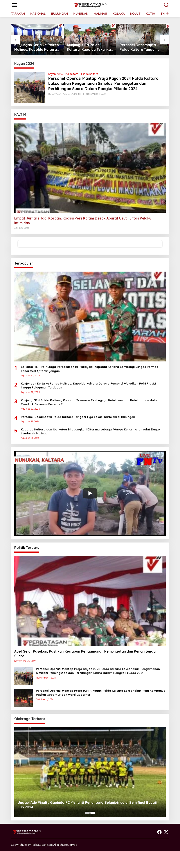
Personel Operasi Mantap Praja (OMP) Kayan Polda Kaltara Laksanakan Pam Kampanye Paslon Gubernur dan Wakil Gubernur (100, 692)
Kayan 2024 (55, 74)
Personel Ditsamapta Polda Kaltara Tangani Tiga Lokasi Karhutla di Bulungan (86, 47)
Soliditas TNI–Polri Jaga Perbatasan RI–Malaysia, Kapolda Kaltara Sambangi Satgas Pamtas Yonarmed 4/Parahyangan (89, 368)
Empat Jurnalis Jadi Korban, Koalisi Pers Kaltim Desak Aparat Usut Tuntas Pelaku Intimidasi (82, 220)
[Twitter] (166, 832)
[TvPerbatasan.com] (91, 5)
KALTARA (68, 93)
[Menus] (14, 5)
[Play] (90, 493)
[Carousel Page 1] (87, 813)
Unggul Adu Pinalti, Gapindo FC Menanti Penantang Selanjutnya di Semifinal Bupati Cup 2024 (87, 804)
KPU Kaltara (71, 74)
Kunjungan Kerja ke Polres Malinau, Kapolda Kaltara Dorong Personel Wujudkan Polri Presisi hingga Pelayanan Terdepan (88, 385)
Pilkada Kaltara (89, 74)
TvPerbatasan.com (40, 845)
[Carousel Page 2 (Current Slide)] (92, 813)
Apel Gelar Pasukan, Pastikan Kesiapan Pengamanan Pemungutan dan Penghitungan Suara (86, 653)
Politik (77, 93)
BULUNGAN (54, 93)
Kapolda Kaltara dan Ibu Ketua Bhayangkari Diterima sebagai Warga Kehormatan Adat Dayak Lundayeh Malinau (141, 47)
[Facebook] (159, 832)
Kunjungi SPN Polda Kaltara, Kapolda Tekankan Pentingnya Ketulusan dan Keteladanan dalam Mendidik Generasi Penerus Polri (37, 47)
